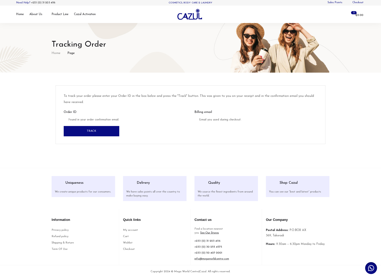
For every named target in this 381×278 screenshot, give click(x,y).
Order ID (70, 112)
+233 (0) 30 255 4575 (208, 246)
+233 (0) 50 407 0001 (208, 252)
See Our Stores (209, 232)
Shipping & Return (63, 242)
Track (91, 131)
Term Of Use (59, 249)
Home (56, 53)
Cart (126, 236)
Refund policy (60, 236)
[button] (371, 268)
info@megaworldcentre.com (211, 258)
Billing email (203, 112)
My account (130, 230)
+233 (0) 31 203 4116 (43, 2)
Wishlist (128, 242)
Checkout (129, 249)
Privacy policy (60, 230)
